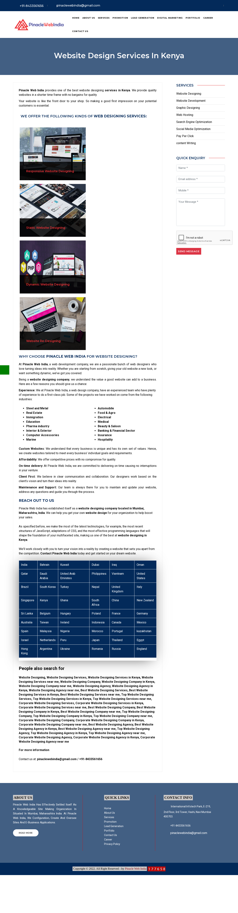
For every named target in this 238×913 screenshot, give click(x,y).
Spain (24, 631)
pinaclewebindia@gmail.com (78, 5)
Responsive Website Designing (50, 171)
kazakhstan (144, 631)
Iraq (114, 565)
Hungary (65, 613)
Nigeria (65, 631)
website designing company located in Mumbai (111, 508)
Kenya (44, 600)
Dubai (95, 565)
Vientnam (118, 573)
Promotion (120, 18)
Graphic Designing (188, 108)
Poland (96, 613)
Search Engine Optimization (194, 122)
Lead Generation (142, 18)
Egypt (140, 640)
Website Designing (188, 93)
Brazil (24, 587)
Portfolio (193, 18)
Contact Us (80, 31)
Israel (24, 640)
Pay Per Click (185, 136)
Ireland (64, 622)
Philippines (99, 573)
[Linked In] (215, 5)
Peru (63, 640)
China (115, 600)
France (116, 613)
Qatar (24, 573)
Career (208, 18)
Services (104, 18)
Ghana (64, 600)
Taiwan (44, 622)
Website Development (190, 100)
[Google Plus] (220, 5)
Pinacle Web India (135, 868)
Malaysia (46, 631)
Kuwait (64, 565)
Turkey (64, 587)
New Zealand (145, 600)
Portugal (117, 631)
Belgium (45, 613)
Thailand (117, 640)
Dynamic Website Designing (48, 284)
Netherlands (48, 640)
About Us (88, 18)
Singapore (27, 600)
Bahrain (44, 565)
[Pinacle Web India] (39, 25)
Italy (139, 587)
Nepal (95, 587)
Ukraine (65, 649)
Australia (26, 622)
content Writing (186, 143)
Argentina (46, 649)
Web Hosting (184, 115)
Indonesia (98, 622)
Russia (116, 649)
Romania (97, 649)
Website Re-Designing (43, 341)
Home (75, 18)
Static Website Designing (45, 228)
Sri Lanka (27, 613)
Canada (116, 622)
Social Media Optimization (193, 129)
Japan (95, 640)
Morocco (97, 631)
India (24, 565)
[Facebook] (209, 5)
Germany (142, 613)
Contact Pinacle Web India (58, 553)
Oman (140, 565)
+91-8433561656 (32, 6)
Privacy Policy (112, 844)
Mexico (141, 622)
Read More (26, 833)
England (142, 649)
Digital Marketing (170, 18)
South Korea (48, 587)
